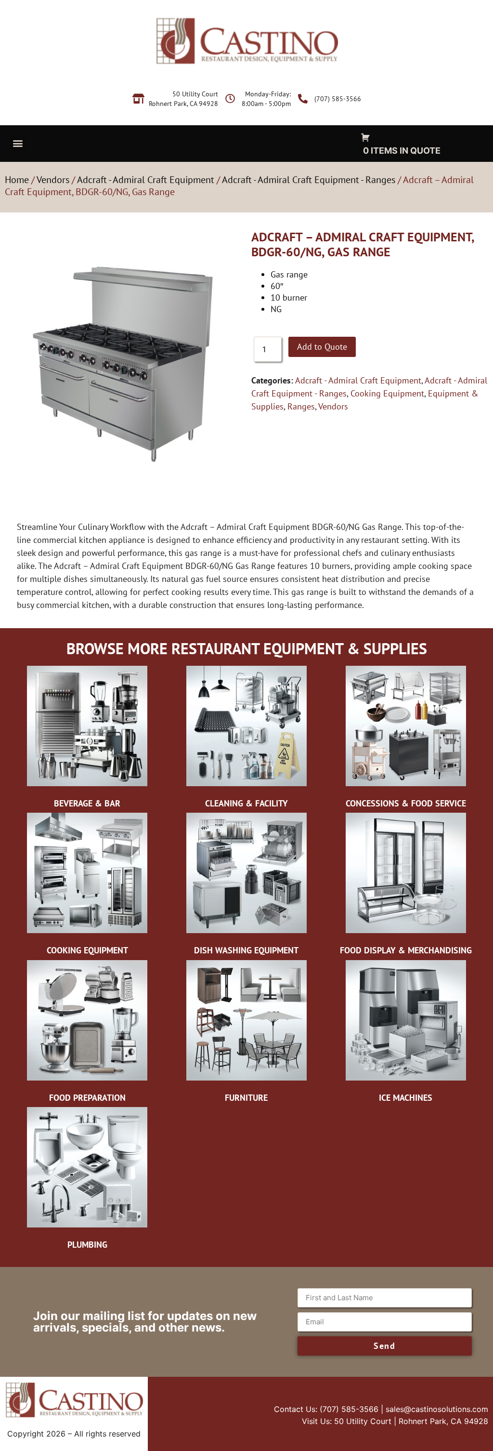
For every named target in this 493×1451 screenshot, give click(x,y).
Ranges (301, 406)
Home (17, 179)
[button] (18, 143)
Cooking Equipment (387, 393)
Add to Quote (322, 346)
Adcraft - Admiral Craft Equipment (145, 179)
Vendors (53, 179)
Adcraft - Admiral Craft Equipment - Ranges (308, 179)
